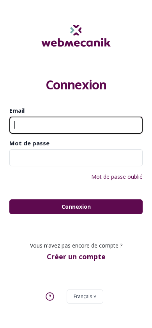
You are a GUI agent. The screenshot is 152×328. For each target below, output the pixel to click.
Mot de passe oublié (117, 176)
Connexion (76, 206)
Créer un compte (76, 256)
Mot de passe (29, 143)
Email (17, 110)
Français (83, 296)
